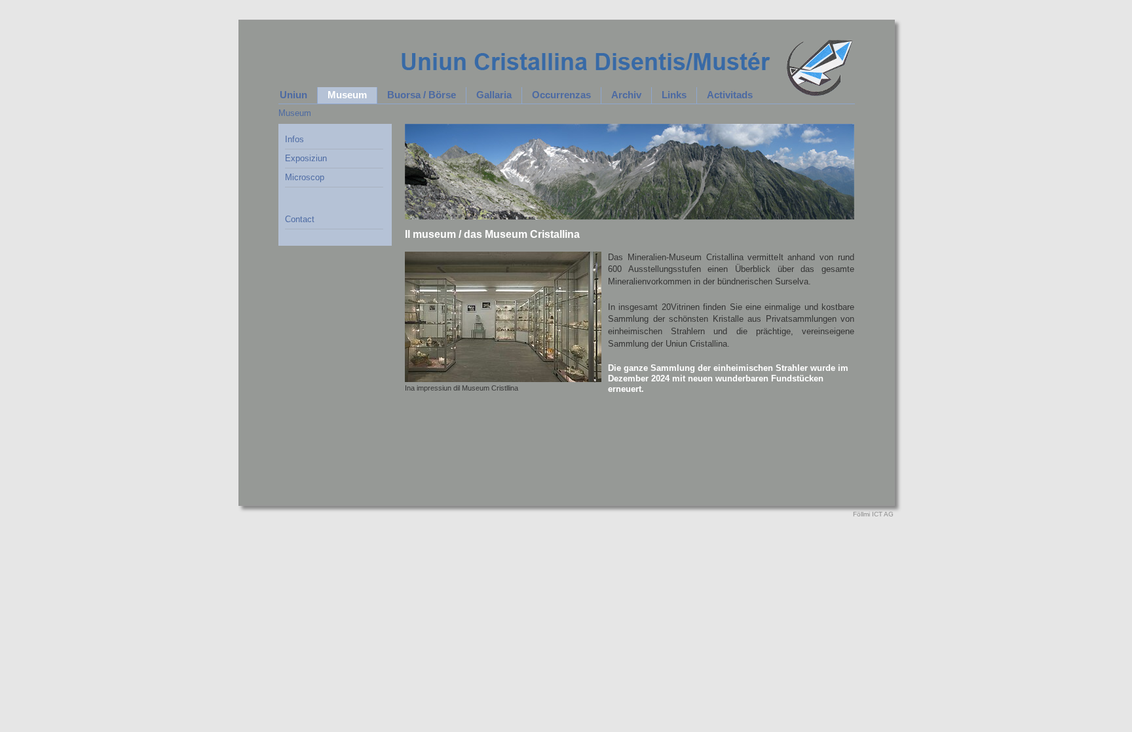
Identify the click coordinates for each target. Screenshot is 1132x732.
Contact (299, 219)
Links (674, 95)
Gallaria (494, 95)
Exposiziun (306, 158)
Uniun (293, 95)
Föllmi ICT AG (873, 514)
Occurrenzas (561, 95)
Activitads (730, 95)
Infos (294, 139)
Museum (347, 95)
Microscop (304, 177)
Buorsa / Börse (421, 95)
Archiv (626, 95)
